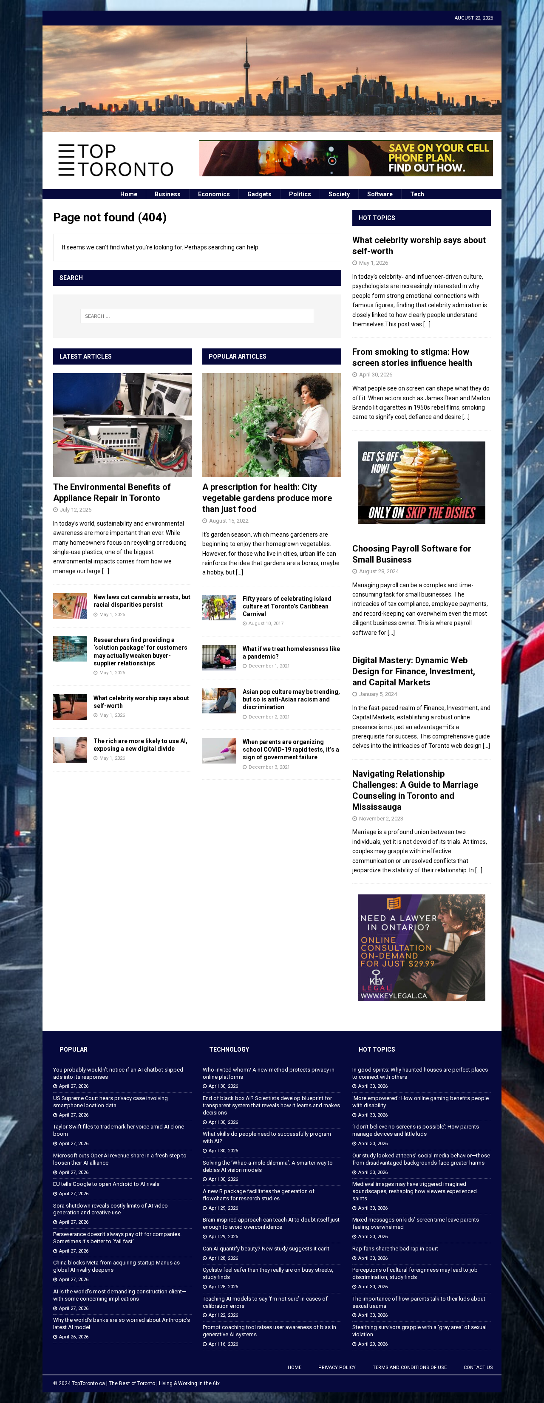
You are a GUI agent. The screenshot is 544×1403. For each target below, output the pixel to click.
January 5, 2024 (378, 694)
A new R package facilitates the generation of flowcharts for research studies (258, 1195)
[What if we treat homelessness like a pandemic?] (219, 657)
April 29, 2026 (223, 1208)
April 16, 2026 (223, 1344)
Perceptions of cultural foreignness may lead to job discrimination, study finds (415, 1273)
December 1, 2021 (269, 666)
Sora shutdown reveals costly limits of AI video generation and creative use (110, 1209)
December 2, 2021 (269, 717)
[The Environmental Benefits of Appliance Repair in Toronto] (122, 425)
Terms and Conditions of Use (410, 1367)
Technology (229, 1049)
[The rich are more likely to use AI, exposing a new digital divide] (70, 750)
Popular (74, 1049)
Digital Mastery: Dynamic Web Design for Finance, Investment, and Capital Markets (413, 671)
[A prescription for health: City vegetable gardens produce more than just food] (271, 425)
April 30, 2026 (375, 374)
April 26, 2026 (73, 1337)
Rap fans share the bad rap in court (395, 1248)
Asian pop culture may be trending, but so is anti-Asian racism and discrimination (291, 699)
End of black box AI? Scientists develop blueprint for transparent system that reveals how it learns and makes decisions (271, 1105)
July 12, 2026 (75, 509)
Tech (417, 194)
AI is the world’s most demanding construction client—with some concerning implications (119, 1295)
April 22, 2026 (223, 1315)
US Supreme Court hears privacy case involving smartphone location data (110, 1102)
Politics (300, 194)
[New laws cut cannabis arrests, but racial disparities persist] (70, 606)
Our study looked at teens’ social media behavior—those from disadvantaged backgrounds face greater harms (421, 1159)
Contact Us (478, 1367)
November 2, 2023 (381, 818)
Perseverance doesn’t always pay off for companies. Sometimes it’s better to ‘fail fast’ (117, 1238)
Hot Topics (377, 218)
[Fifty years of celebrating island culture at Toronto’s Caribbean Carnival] (219, 607)
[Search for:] (197, 316)
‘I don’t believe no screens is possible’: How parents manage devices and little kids (415, 1130)
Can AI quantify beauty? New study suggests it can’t (266, 1248)
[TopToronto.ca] (272, 126)
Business (168, 194)
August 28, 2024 (379, 571)
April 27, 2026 (73, 1086)
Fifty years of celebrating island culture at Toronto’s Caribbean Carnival (287, 606)
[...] (105, 571)
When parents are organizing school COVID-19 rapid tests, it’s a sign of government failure (291, 749)
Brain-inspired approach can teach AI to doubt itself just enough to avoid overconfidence (271, 1223)
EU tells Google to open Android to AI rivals (106, 1184)
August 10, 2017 (266, 623)
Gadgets (259, 194)
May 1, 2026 (112, 614)
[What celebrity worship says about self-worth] (70, 707)
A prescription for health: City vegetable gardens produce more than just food (267, 498)
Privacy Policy (337, 1367)
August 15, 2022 (229, 521)
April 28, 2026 (223, 1258)
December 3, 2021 (269, 767)
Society (339, 194)
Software (380, 194)
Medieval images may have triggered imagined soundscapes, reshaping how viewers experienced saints (414, 1191)
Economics (214, 194)
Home (128, 194)
